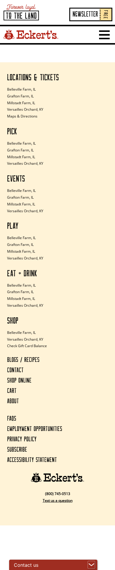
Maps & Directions (22, 116)
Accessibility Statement (32, 460)
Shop (12, 320)
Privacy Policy (22, 439)
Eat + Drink (22, 273)
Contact (15, 370)
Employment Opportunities (34, 429)
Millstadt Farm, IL (21, 102)
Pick (12, 131)
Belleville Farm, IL (21, 89)
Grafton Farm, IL (20, 96)
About (13, 401)
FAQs (11, 418)
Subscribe (17, 449)
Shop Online (19, 380)
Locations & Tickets (33, 77)
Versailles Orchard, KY (25, 109)
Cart (12, 391)
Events (16, 178)
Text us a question (58, 500)
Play (13, 226)
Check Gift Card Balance (27, 345)
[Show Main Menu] (104, 35)
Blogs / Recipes (23, 360)
